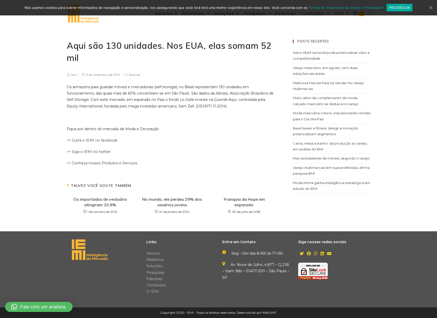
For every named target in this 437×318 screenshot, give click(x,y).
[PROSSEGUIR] (430, 7)
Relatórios (155, 259)
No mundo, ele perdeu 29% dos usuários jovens (172, 202)
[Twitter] (302, 254)
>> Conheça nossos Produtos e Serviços (102, 163)
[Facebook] (309, 254)
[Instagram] (315, 254)
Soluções (154, 266)
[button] (39, 307)
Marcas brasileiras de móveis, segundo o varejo (331, 158)
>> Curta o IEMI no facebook (92, 140)
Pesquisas (155, 272)
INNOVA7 (269, 312)
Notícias (134, 75)
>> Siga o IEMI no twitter (89, 151)
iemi (74, 75)
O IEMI (152, 291)
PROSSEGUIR (399, 8)
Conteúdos (156, 285)
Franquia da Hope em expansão (244, 202)
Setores (153, 253)
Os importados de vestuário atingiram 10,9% (100, 202)
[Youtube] (329, 254)
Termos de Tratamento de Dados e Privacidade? (346, 8)
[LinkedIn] (322, 254)
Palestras (154, 279)
